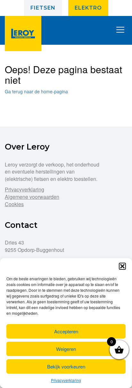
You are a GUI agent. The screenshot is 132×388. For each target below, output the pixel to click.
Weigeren (66, 348)
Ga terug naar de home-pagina (36, 91)
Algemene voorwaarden (32, 196)
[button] (122, 266)
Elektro (88, 8)
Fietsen (42, 8)
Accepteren (66, 331)
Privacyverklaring (66, 380)
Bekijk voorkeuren (66, 366)
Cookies (14, 204)
